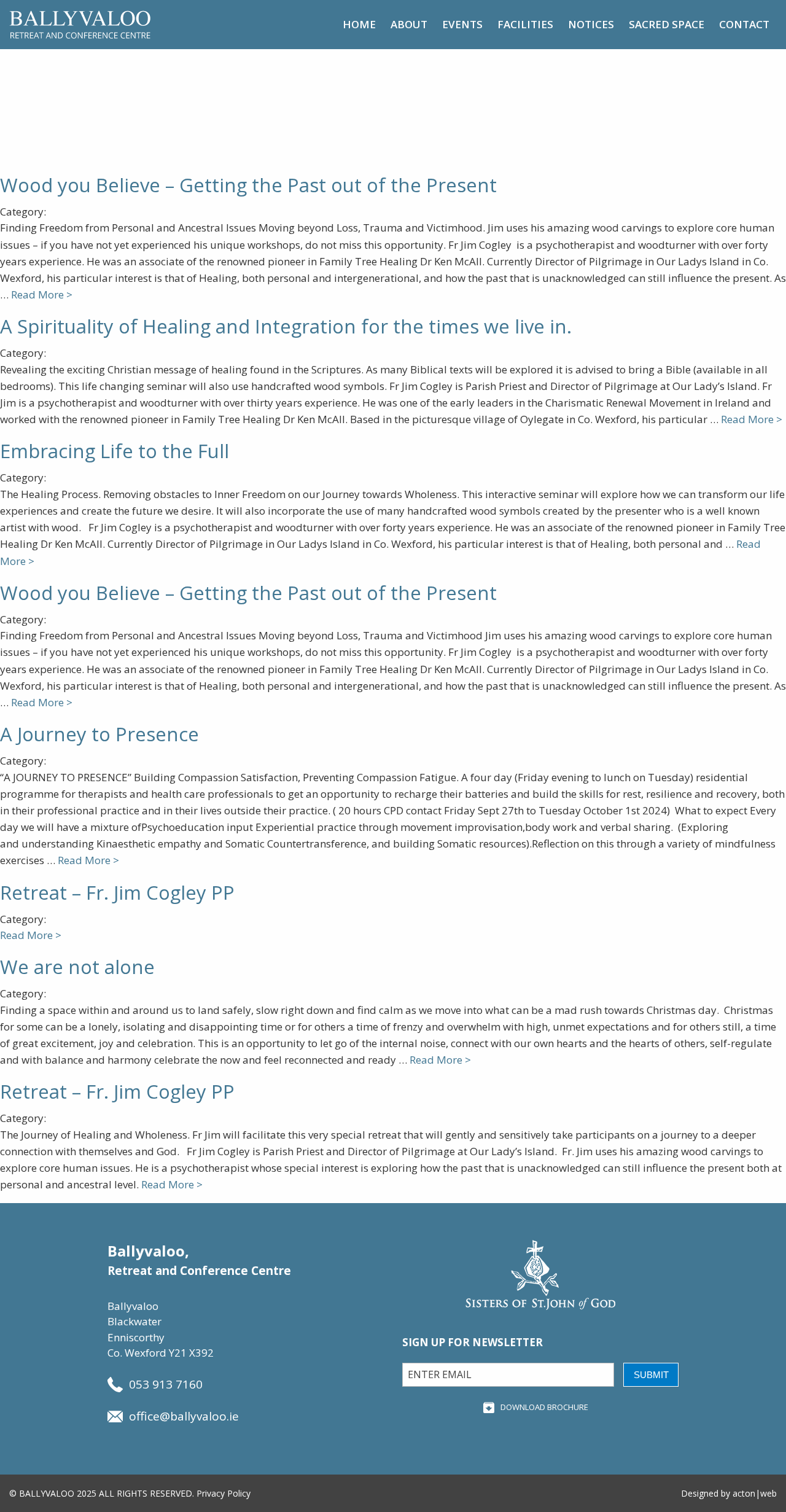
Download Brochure (544, 1407)
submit (651, 1375)
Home (359, 24)
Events (462, 24)
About (409, 24)
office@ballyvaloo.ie (184, 1416)
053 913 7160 (166, 1384)
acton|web (755, 1493)
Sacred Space (666, 24)
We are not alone (77, 967)
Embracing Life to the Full (114, 451)
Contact (744, 24)
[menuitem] (359, 24)
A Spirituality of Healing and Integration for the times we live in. (286, 326)
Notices (591, 24)
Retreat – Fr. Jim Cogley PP (117, 892)
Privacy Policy (223, 1493)
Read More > (41, 294)
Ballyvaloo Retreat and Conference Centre (79, 24)
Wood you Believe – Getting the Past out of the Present (248, 185)
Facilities (525, 24)
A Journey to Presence (99, 734)
